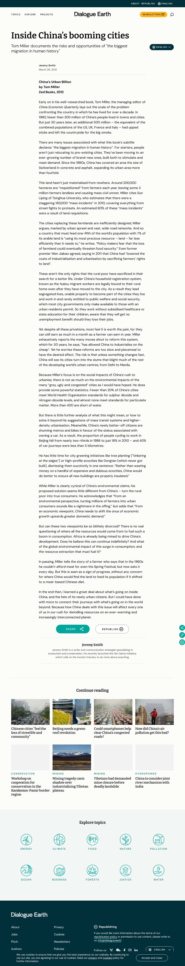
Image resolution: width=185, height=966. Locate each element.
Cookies (59, 934)
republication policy (105, 936)
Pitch (14, 942)
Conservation (23, 773)
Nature (126, 848)
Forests (92, 879)
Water (159, 879)
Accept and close (152, 957)
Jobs (14, 934)
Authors (16, 949)
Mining (58, 773)
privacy (92, 957)
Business (59, 879)
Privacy (59, 927)
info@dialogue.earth (109, 940)
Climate (59, 848)
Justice (125, 879)
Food (92, 848)
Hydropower (146, 773)
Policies (59, 949)
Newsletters (152, 14)
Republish (148, 3)
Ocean (26, 879)
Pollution (158, 848)
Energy (26, 848)
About (135, 3)
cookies (107, 957)
